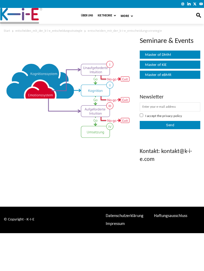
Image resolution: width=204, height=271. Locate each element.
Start (7, 31)
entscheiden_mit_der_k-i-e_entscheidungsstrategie (48, 31)
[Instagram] (183, 4)
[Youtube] (201, 4)
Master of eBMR (158, 75)
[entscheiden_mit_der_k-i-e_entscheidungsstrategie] (68, 140)
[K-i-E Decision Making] (33, 16)
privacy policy (172, 116)
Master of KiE (156, 65)
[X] (195, 4)
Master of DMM (158, 55)
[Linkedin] (189, 4)
